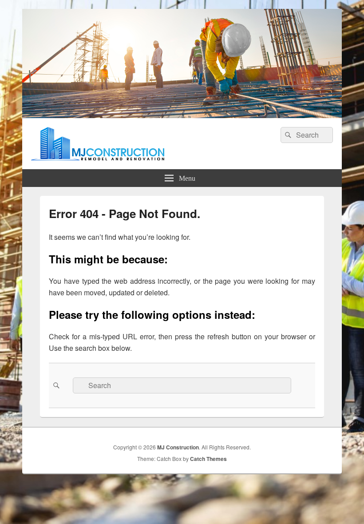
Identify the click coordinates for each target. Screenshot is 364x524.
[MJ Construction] (182, 115)
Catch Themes (208, 459)
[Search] (287, 135)
